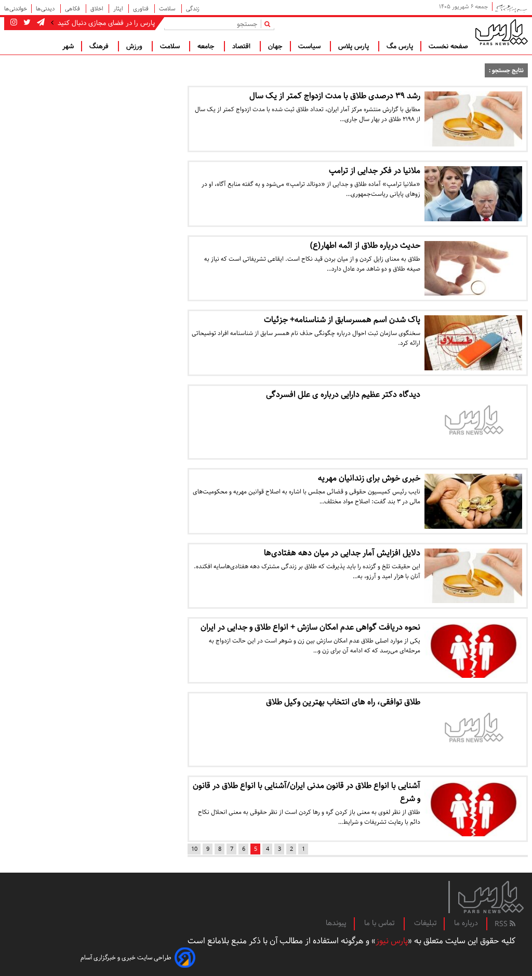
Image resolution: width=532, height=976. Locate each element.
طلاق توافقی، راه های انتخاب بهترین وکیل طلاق (343, 702)
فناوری (141, 8)
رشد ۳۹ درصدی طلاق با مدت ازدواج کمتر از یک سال (334, 95)
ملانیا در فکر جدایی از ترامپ (374, 170)
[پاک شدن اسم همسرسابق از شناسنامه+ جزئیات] (473, 342)
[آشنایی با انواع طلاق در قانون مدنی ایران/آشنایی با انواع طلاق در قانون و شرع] (473, 808)
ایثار (118, 8)
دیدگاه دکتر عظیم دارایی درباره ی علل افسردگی (343, 394)
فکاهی (73, 8)
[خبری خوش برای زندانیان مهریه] (473, 501)
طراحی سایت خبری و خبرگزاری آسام (126, 957)
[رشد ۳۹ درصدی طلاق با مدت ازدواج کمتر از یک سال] (473, 118)
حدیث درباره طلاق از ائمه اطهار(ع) (365, 245)
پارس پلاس (354, 46)
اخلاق (97, 8)
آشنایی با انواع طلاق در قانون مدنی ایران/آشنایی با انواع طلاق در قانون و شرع (306, 792)
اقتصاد (242, 46)
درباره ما (466, 923)
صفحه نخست (448, 46)
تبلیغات (425, 923)
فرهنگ (100, 46)
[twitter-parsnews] (26, 23)
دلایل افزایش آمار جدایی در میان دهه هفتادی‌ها (342, 552)
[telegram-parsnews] (40, 23)
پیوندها (336, 923)
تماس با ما (380, 923)
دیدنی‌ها (46, 8)
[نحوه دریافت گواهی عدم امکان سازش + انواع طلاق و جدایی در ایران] (473, 650)
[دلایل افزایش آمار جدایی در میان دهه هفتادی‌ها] (473, 576)
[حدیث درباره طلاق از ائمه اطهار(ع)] (473, 268)
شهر (68, 46)
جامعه (207, 46)
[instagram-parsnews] (13, 23)
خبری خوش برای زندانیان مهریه (369, 478)
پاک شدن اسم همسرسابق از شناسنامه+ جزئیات (342, 319)
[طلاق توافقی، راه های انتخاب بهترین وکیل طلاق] (473, 729)
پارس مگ (400, 46)
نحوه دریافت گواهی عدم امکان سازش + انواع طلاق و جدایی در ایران (310, 627)
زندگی (193, 8)
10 (194, 849)
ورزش (135, 46)
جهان (275, 46)
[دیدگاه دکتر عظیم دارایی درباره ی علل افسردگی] (473, 422)
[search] (269, 24)
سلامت (168, 8)
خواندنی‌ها (15, 8)
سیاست (310, 46)
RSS (502, 924)
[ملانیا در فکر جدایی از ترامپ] (473, 193)
